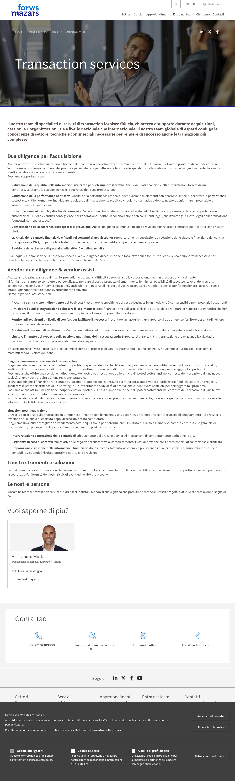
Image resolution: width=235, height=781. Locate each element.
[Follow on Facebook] (132, 678)
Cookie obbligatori (30, 750)
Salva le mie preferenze (210, 756)
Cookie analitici (89, 750)
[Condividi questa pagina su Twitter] (209, 32)
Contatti (218, 14)
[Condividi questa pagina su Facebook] (217, 32)
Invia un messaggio (29, 571)
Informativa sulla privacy (105, 730)
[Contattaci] (39, 641)
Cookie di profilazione (153, 750)
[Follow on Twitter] (123, 678)
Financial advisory (37, 31)
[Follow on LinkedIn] (115, 678)
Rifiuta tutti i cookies (211, 727)
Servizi (138, 14)
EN (187, 4)
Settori (126, 14)
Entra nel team (183, 14)
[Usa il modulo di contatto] (196, 641)
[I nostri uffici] (144, 641)
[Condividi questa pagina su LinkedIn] (201, 32)
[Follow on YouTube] (140, 678)
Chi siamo (203, 14)
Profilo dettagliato (28, 579)
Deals (55, 31)
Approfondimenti (158, 14)
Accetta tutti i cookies (211, 716)
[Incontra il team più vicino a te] (91, 641)
